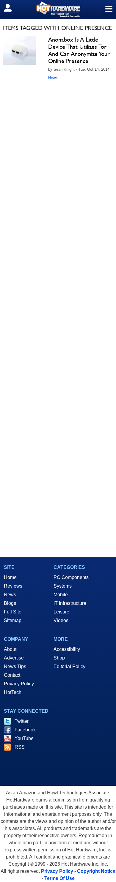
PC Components (71, 577)
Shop (59, 657)
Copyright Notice (96, 871)
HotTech (12, 692)
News (53, 78)
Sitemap (12, 620)
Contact (12, 675)
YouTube (24, 738)
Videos (61, 620)
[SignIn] (11, 7)
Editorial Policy (69, 666)
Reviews (13, 585)
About (10, 649)
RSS (20, 747)
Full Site (12, 611)
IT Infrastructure (70, 603)
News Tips (15, 666)
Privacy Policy (19, 683)
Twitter (22, 721)
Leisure (61, 611)
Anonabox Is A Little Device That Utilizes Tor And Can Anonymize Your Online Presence (79, 50)
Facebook (25, 729)
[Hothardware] (58, 9)
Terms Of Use (59, 878)
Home (10, 577)
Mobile (61, 594)
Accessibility (67, 649)
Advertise (14, 657)
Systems (63, 585)
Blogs (10, 603)
